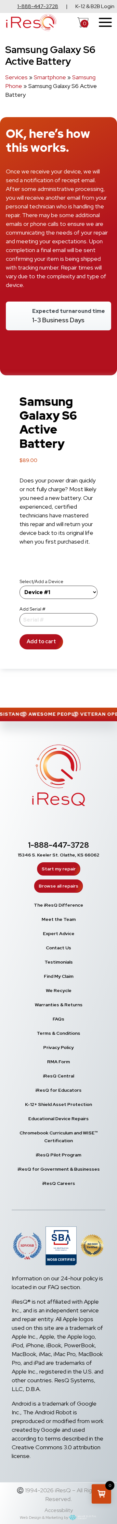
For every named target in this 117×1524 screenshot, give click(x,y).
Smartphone (50, 77)
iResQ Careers (58, 1183)
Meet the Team (59, 919)
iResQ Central (58, 1076)
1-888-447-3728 (37, 6)
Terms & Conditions (58, 1033)
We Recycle (59, 990)
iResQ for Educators (58, 1090)
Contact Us (58, 948)
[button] (101, 1494)
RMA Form (58, 1062)
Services (16, 77)
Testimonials (59, 962)
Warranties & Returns (59, 1005)
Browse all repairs (58, 886)
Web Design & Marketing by (44, 1517)
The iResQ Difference (58, 905)
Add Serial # (33, 609)
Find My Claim (58, 976)
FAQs (58, 1019)
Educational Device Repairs (58, 1118)
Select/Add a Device (41, 581)
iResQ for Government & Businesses (59, 1169)
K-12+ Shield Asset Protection (58, 1104)
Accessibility (59, 1510)
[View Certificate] (92, 1247)
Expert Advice (58, 933)
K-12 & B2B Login (94, 6)
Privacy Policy (58, 1047)
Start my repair (59, 869)
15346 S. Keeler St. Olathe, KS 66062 (58, 855)
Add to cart (41, 641)
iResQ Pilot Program (58, 1155)
